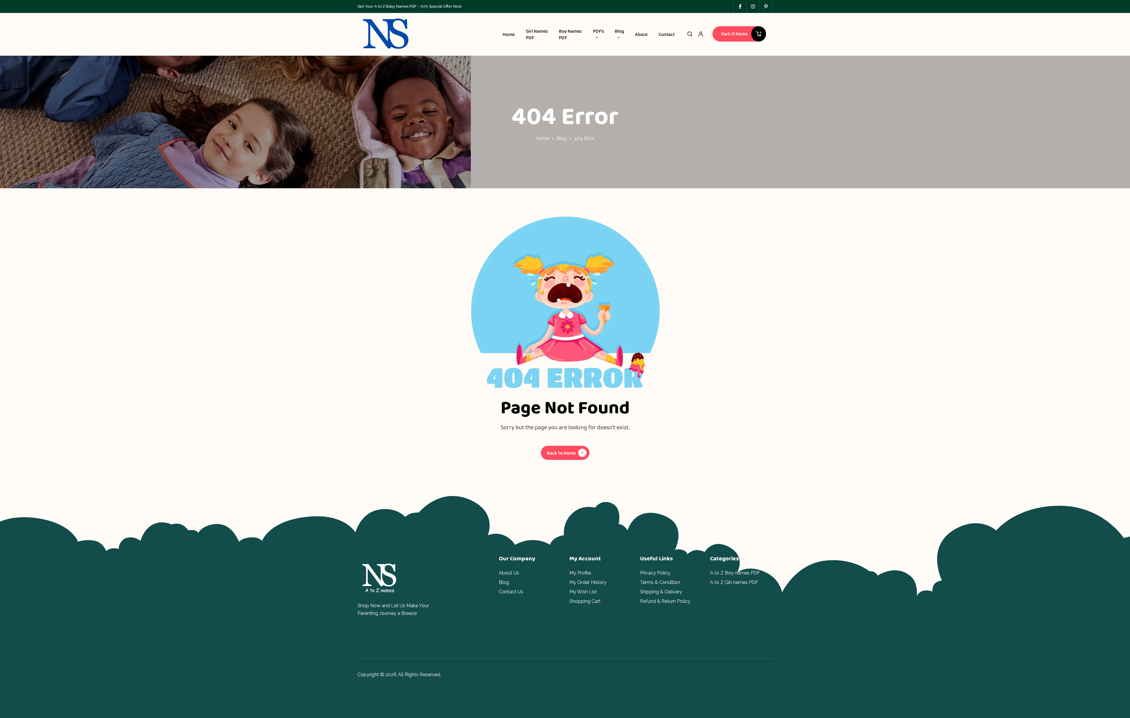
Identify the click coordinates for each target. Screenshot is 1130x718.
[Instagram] (752, 6)
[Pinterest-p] (765, 6)
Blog (561, 138)
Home (542, 138)
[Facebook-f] (739, 6)
